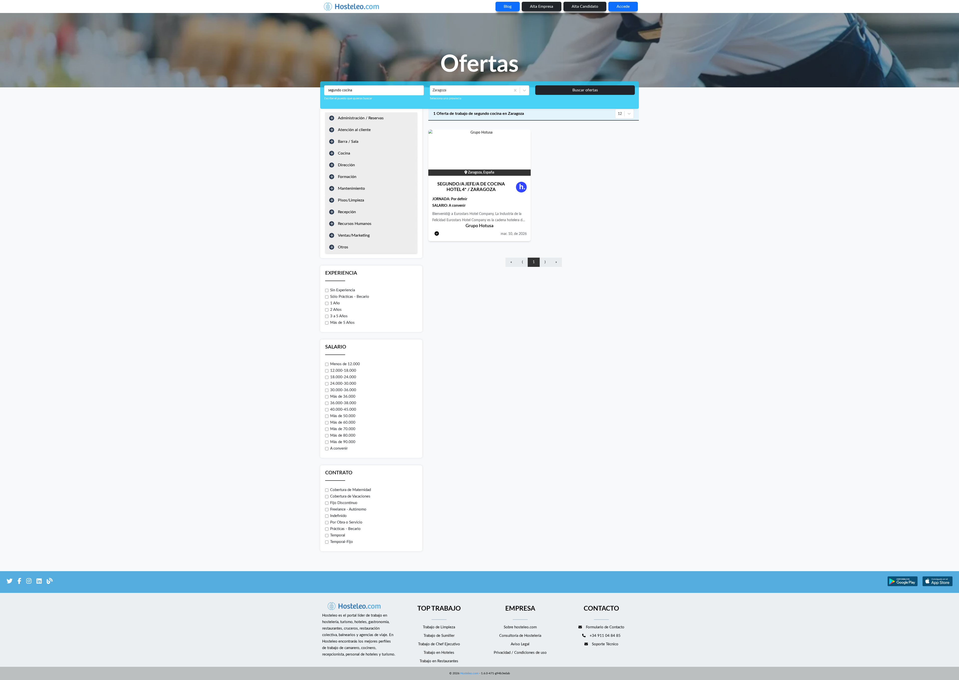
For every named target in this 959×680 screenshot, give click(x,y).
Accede (623, 6)
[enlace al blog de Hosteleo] (49, 582)
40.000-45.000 (343, 409)
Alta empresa (541, 6)
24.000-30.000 (343, 383)
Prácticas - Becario (345, 529)
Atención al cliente (354, 130)
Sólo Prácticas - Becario (349, 297)
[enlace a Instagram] (29, 582)
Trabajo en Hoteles (439, 653)
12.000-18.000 (343, 370)
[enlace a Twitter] (9, 582)
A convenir (339, 448)
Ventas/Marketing (354, 235)
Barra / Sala (348, 142)
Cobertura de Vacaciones (350, 496)
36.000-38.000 (343, 403)
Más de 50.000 (342, 416)
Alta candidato (585, 6)
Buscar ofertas (585, 90)
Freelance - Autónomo (348, 509)
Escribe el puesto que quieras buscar (348, 98)
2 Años (336, 310)
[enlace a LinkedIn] (39, 582)
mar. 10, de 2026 (514, 234)
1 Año (335, 303)
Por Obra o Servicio (346, 522)
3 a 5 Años (339, 316)
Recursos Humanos (354, 224)
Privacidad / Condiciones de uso (520, 653)
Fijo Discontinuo (343, 503)
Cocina (344, 153)
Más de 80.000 (342, 435)
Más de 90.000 (342, 442)
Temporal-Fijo (341, 542)
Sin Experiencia (342, 290)
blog (507, 6)
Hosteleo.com (469, 673)
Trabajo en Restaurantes (439, 661)
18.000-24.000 (343, 377)
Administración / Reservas (361, 118)
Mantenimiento (351, 188)
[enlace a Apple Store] (938, 585)
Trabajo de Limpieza (439, 627)
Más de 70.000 (342, 429)
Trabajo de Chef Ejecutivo (439, 644)
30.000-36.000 (343, 390)
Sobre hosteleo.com (520, 627)
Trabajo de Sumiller (439, 636)
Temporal (337, 535)
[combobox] (433, 90)
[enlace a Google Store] (903, 585)
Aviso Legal (520, 644)
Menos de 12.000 (345, 364)
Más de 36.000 (342, 396)
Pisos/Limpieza (351, 200)
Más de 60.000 (342, 422)
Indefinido (338, 516)
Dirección (346, 165)
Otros (343, 247)
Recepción (347, 212)
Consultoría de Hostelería (520, 636)
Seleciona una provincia (445, 98)
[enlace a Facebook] (19, 582)
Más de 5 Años (342, 323)
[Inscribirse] (436, 234)
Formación (347, 177)
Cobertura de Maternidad (350, 490)
